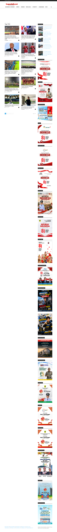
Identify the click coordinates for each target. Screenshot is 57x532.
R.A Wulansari (6, 40)
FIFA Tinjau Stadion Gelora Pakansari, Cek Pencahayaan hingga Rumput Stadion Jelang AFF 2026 (12, 37)
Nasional (22, 34)
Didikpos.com (13, 527)
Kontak (45, 528)
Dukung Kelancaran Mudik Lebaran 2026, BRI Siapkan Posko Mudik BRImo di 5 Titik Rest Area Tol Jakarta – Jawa (45, 47)
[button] (51, 7)
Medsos (48, 528)
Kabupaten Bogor (7, 34)
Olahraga (6, 69)
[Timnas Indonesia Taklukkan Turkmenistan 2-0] (28, 81)
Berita (5, 103)
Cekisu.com (28, 526)
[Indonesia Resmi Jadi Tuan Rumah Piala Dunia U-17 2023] (12, 99)
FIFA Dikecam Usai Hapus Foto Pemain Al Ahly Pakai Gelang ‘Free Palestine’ (28, 55)
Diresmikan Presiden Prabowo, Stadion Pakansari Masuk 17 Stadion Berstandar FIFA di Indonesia (27, 71)
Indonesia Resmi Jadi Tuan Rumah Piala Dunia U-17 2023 (12, 105)
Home (5, 22)
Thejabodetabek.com (29, 527)
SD (21, 88)
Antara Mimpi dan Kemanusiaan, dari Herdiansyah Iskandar (27, 107)
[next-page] (13, 113)
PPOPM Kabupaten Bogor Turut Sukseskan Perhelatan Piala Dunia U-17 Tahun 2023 (12, 89)
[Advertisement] (28, 14)
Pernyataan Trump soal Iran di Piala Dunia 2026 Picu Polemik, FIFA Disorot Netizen (11, 53)
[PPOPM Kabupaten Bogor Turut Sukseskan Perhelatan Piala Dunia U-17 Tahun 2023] (12, 82)
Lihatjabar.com (23, 527)
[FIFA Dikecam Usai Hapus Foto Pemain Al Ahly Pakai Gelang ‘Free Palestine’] (28, 48)
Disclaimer (48, 527)
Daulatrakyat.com (7, 527)
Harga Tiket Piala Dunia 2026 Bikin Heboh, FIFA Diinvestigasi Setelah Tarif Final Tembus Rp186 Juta (28, 37)
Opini (22, 105)
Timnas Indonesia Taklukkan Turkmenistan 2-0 (27, 87)
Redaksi (39, 527)
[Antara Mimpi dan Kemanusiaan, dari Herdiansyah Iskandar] (28, 100)
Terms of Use (42, 528)
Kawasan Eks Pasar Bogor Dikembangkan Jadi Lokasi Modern (48, 28)
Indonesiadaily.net (13, 526)
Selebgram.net (18, 526)
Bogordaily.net (7, 526)
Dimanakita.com (18, 527)
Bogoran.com (23, 526)
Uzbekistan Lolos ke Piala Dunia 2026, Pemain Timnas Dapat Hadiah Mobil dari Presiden (11, 72)
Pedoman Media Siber (43, 527)
